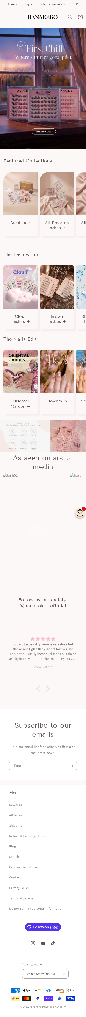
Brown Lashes (55, 319)
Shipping (15, 825)
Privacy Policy (19, 888)
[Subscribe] (72, 766)
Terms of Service (21, 898)
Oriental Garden (20, 404)
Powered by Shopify (54, 1006)
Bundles (18, 222)
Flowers (54, 401)
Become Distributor (23, 867)
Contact (15, 877)
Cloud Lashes (19, 319)
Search (14, 857)
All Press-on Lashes (57, 225)
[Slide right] (78, 205)
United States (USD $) (41, 974)
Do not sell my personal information (36, 908)
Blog (12, 846)
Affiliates (15, 815)
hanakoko (36, 1006)
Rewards (15, 805)
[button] (6, 17)
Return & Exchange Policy (28, 836)
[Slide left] (8, 205)
